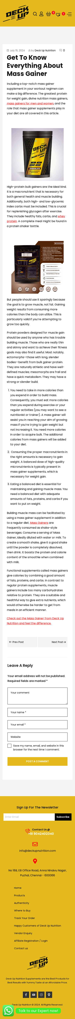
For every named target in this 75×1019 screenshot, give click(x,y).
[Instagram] (41, 995)
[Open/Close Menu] (69, 14)
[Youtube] (34, 995)
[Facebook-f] (26, 995)
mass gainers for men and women (30, 103)
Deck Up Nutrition (45, 50)
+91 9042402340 (41, 833)
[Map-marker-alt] (49, 995)
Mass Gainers (39, 523)
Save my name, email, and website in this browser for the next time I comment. (38, 747)
